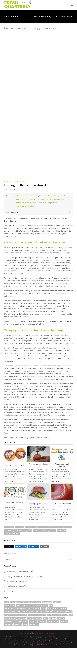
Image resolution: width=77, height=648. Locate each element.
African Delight (21, 196)
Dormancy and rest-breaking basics (19, 572)
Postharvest (26, 203)
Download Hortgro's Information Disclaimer (37, 643)
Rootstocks (32, 621)
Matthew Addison (10, 618)
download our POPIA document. (53, 645)
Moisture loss (46, 199)
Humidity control (58, 196)
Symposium (18, 625)
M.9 (71, 615)
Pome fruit (61, 618)
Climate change (47, 602)
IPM (25, 615)
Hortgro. (38, 633)
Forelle (44, 608)
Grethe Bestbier (45, 196)
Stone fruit (42, 203)
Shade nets (41, 621)
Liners (38, 199)
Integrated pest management (13, 615)
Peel (62, 199)
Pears (24, 618)
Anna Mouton (30, 602)
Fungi (49, 608)
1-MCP (6, 602)
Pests (29, 618)
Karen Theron (52, 615)
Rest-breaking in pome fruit (16, 581)
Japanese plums (22, 199)
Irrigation (31, 615)
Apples (38, 602)
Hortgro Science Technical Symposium (40, 612)
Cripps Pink (57, 602)
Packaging (56, 199)
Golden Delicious (10, 612)
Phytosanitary (37, 618)
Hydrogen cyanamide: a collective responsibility (24, 576)
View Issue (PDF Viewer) (13, 212)
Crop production (9, 605)
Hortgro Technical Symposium (63, 612)
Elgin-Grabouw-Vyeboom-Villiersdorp (16, 608)
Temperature (52, 203)
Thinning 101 (11, 591)
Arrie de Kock (33, 196)
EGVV (51, 605)
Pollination (52, 618)
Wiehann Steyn (34, 625)
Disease (30, 605)
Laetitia (32, 199)
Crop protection (21, 605)
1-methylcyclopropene (17, 602)
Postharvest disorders (20, 621)
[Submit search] (71, 559)
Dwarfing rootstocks (41, 605)
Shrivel (34, 203)
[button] (72, 5)
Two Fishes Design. (51, 633)
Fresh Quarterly (11, 189)
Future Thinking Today (59, 608)
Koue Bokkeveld (63, 615)
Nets (18, 618)
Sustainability (9, 625)
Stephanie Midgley (52, 621)
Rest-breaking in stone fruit (16, 586)
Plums (18, 203)
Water (25, 625)
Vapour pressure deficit (25, 206)
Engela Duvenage (34, 608)
